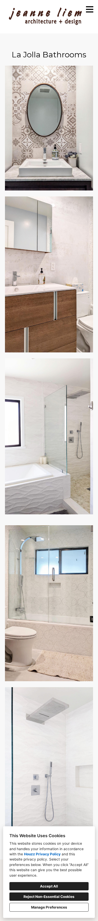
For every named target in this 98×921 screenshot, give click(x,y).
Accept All (49, 886)
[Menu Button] (89, 9)
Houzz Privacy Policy (42, 854)
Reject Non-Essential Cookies (49, 897)
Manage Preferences (49, 907)
